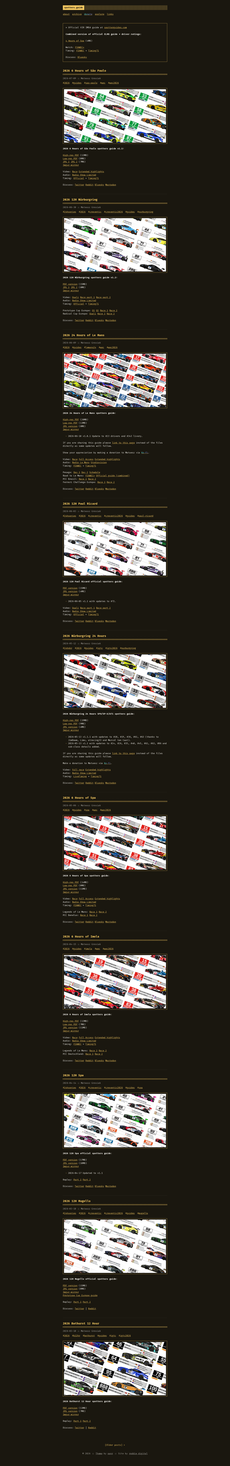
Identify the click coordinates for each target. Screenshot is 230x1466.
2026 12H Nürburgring (80, 200)
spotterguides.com (115, 27)
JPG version (70, 426)
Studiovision (99, 462)
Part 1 (77, 1179)
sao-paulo (91, 83)
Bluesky (82, 57)
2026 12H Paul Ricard (80, 504)
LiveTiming (80, 776)
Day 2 (84, 472)
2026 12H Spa (73, 1075)
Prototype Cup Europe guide (80, 1295)
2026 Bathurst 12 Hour (81, 1323)
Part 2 (87, 1179)
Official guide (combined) (112, 475)
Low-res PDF (70, 158)
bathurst (89, 1335)
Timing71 (93, 50)
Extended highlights (91, 171)
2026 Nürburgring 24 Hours (84, 636)
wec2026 (114, 83)
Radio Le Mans (80, 462)
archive (77, 14)
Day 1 (76, 472)
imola (88, 948)
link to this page (123, 442)
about (66, 14)
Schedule (94, 472)
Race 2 (113, 310)
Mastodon (110, 184)
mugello (143, 1213)
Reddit (89, 184)
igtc (100, 648)
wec (103, 83)
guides (77, 83)
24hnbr (68, 648)
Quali (75, 297)
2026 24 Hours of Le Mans (83, 335)
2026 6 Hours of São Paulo (84, 71)
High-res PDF (71, 155)
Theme (99, 1453)
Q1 (93, 310)
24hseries (70, 211)
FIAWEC (80, 50)
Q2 (97, 310)
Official (78, 178)
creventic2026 (114, 211)
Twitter (79, 184)
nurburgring (146, 211)
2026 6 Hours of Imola (81, 936)
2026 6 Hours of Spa (79, 798)
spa (87, 810)
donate (88, 14)
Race (74, 171)
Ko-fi (144, 452)
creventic (95, 211)
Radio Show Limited (84, 175)
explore (99, 14)
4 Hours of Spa (75, 40)
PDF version (70, 284)
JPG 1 (66, 161)
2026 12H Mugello (77, 1201)
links (110, 14)
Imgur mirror (71, 165)
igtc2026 (112, 648)
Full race (78, 769)
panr (110, 1453)
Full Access (86, 459)
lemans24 (90, 347)
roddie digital (138, 1453)
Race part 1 (87, 297)
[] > (115, 1445)
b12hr (76, 1335)
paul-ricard (146, 516)
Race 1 (104, 310)
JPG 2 (74, 161)
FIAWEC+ (79, 47)
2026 (66, 83)
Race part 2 (103, 297)
